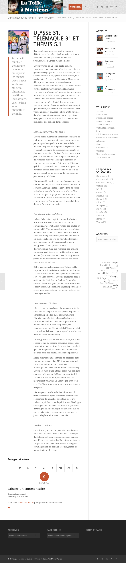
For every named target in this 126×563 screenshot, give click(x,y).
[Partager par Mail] (77, 468)
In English (100, 205)
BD (97, 189)
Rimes (99, 219)
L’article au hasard (104, 118)
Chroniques (101, 176)
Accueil (99, 111)
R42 (98, 215)
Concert (100, 199)
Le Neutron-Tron (104, 121)
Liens (98, 144)
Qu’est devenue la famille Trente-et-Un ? (30, 17)
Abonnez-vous (103, 157)
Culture (99, 186)
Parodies (100, 212)
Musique (100, 196)
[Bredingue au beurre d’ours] (123, 281)
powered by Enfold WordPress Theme (48, 559)
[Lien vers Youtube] (111, 6)
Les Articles (101, 115)
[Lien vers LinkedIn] (106, 6)
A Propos (100, 141)
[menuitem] (38, 7)
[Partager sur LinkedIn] (44, 468)
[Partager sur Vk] (61, 468)
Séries (99, 202)
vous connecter (26, 502)
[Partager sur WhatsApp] (28, 468)
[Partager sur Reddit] (69, 468)
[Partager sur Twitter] (20, 468)
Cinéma (100, 192)
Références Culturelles (107, 134)
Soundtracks (102, 148)
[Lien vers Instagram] (102, 6)
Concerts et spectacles (107, 138)
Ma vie (99, 209)
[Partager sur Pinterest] (36, 468)
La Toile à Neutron (25, 559)
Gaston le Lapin (103, 182)
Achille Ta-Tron (103, 124)
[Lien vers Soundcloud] (116, 6)
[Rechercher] (86, 7)
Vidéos (99, 222)
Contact (100, 151)
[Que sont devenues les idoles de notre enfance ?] (2, 281)
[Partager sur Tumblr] (52, 468)
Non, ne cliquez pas (105, 154)
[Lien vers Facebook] (97, 6)
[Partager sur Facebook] (12, 468)
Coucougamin (102, 179)
